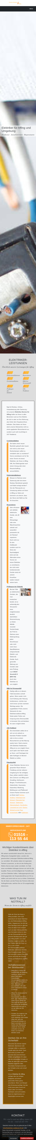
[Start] (18, 3)
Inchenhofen (14, 812)
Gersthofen (23, 805)
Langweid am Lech (16, 807)
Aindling (12, 797)
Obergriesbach (14, 805)
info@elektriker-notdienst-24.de (13, 1128)
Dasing (25, 807)
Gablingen (25, 812)
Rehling (21, 795)
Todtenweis (19, 802)
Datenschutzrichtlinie (13, 1136)
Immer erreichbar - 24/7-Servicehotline (18, 833)
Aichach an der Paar (16, 810)
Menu (31, 9)
